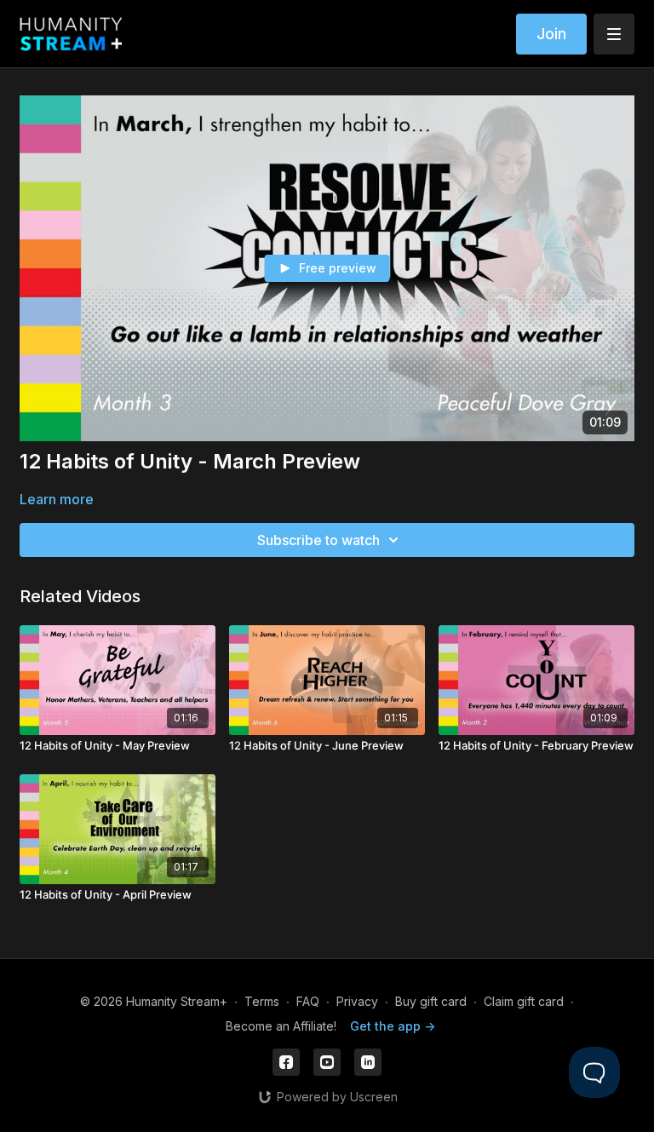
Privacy (357, 1001)
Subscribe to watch (318, 540)
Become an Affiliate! (281, 1026)
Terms (261, 1001)
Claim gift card (524, 1001)
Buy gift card (431, 1001)
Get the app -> (392, 1026)
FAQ (307, 1001)
